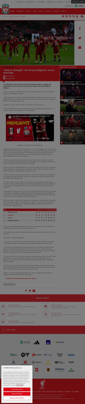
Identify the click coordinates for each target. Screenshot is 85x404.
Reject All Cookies (17, 393)
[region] (16, 384)
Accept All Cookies (16, 389)
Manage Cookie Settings (17, 398)
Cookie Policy (19, 385)
